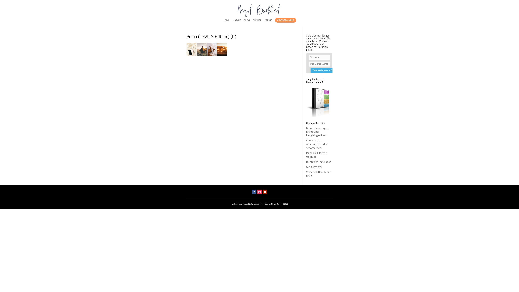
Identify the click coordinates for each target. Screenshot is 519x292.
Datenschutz (254, 204)
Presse (268, 20)
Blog (247, 20)
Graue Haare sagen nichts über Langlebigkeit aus (317, 131)
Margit (236, 20)
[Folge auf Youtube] (265, 192)
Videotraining (285, 20)
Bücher (257, 20)
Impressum (243, 204)
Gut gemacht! (314, 167)
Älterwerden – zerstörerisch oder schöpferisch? (316, 144)
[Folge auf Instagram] (259, 192)
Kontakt (234, 204)
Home (226, 20)
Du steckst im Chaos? (318, 162)
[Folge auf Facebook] (254, 192)
